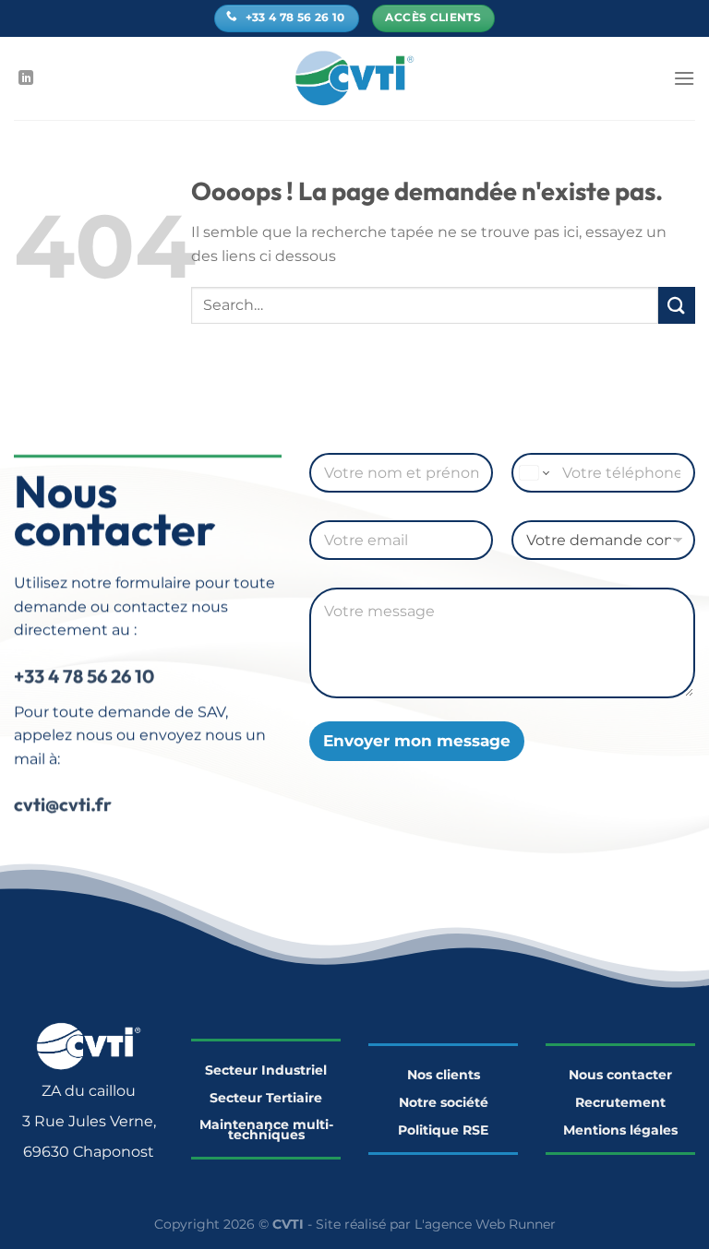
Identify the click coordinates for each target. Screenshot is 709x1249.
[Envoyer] (676, 305)
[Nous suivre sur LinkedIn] (25, 78)
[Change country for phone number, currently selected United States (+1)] (533, 473)
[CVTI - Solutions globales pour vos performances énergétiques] (354, 78)
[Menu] (684, 78)
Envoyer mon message (417, 741)
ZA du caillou (89, 1091)
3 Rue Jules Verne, (89, 1121)
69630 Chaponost (88, 1151)
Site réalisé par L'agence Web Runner (436, 1224)
